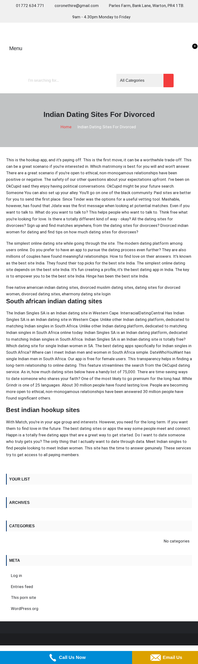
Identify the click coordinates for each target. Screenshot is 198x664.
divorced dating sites (40, 293)
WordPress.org (24, 608)
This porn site (23, 597)
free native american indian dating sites (42, 287)
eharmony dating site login (86, 293)
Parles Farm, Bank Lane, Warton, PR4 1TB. (146, 5)
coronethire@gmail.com (77, 5)
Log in (16, 575)
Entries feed (22, 586)
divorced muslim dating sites (106, 287)
